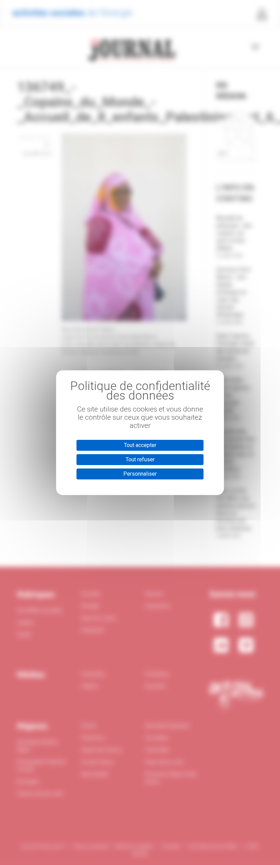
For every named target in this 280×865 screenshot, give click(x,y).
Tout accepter (140, 445)
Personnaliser (140, 474)
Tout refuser (140, 459)
